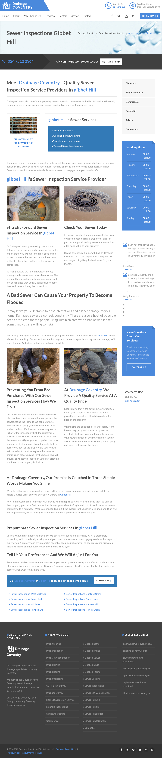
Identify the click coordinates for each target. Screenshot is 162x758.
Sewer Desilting (92, 678)
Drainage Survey (54, 693)
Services (50, 16)
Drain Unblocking (54, 678)
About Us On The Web (32, 753)
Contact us (132, 129)
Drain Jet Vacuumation (58, 657)
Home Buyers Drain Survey (60, 699)
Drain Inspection (54, 650)
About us (131, 83)
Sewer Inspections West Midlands (28, 594)
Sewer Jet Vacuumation (97, 693)
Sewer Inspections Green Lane (82, 599)
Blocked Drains (92, 650)
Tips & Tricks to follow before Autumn (23, 143)
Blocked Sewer (92, 657)
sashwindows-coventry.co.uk (138, 643)
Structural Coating (55, 713)
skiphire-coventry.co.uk (135, 650)
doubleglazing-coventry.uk (136, 668)
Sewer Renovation (94, 713)
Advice (75, 16)
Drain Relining (53, 664)
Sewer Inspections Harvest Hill (82, 604)
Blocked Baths (92, 643)
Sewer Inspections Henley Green (83, 609)
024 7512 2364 (119, 7)
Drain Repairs (53, 671)
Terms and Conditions (66, 749)
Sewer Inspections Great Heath (27, 599)
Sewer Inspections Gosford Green (83, 594)
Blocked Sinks (92, 664)
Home (5, 16)
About (16, 16)
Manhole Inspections (57, 706)
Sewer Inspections (94, 685)
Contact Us (103, 580)
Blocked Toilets (92, 671)
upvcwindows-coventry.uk (136, 675)
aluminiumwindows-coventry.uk (133, 659)
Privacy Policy (14, 753)
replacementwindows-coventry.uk (134, 684)
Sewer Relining (92, 699)
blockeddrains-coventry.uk (136, 693)
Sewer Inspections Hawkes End (27, 609)
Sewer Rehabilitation (95, 721)
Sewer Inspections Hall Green (26, 604)
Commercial (132, 102)
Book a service (150, 16)
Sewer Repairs (92, 706)
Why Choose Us (32, 16)
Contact (87, 16)
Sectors (63, 16)
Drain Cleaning (53, 643)
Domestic (131, 111)
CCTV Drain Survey (56, 685)
